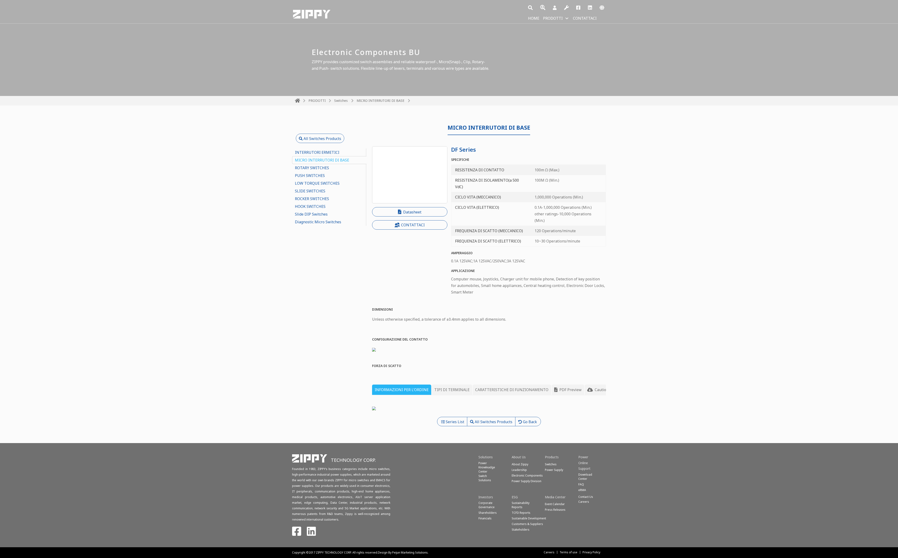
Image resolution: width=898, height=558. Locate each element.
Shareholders (487, 513)
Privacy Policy (591, 552)
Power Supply (554, 470)
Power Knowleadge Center (486, 467)
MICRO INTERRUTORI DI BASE (322, 160)
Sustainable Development (529, 518)
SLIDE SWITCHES (310, 191)
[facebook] (578, 8)
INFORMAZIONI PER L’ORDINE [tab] (402, 389)
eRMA (582, 490)
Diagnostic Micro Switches (318, 221)
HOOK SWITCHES (310, 206)
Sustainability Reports (520, 505)
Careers (549, 552)
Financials (485, 518)
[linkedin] (590, 8)
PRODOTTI (553, 18)
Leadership (519, 470)
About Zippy (520, 464)
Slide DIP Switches (311, 214)
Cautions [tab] (602, 389)
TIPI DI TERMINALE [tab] (452, 389)
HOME (533, 18)
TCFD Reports (521, 513)
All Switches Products (322, 138)
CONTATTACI (585, 18)
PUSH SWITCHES (310, 175)
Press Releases (555, 510)
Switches (341, 100)
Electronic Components (527, 475)
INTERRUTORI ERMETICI (317, 152)
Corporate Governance (486, 505)
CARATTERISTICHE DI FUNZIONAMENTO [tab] (511, 389)
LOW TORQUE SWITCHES (317, 183)
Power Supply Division (526, 481)
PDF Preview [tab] (570, 389)
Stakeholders (520, 530)
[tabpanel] (489, 408)
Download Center (585, 477)
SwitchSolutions (484, 478)
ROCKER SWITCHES (312, 198)
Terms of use (568, 552)
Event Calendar (555, 504)
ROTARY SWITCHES (312, 167)
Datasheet (411, 212)
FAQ (581, 484)
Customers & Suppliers (527, 524)
